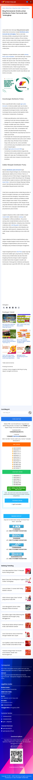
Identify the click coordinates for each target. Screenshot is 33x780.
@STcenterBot (17, 504)
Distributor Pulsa (25, 8)
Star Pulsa (19, 251)
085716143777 (17, 481)
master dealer (5, 217)
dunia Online (5, 182)
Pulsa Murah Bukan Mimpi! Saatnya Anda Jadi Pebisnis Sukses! (12, 625)
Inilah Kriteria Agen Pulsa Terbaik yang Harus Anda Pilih (12, 598)
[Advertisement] (16, 24)
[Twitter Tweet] (3, 307)
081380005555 (7, 716)
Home (3, 8)
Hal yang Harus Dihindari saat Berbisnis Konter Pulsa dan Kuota (8, 326)
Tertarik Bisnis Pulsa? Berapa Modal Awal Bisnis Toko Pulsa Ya (9, 341)
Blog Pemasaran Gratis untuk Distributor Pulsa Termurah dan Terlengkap (14, 13)
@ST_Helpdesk (7, 721)
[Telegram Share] (9, 307)
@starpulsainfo (7, 728)
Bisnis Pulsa (9, 8)
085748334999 (17, 484)
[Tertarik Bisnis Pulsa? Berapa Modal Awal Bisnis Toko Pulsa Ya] (9, 333)
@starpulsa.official (8, 731)
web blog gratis (15, 225)
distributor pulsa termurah (14, 169)
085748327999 (17, 483)
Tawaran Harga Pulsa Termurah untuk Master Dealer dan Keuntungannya (11, 652)
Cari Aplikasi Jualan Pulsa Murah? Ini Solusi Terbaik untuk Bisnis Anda (13, 643)
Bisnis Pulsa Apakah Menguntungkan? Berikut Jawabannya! (23, 341)
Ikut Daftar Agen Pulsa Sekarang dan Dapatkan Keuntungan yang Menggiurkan (13, 616)
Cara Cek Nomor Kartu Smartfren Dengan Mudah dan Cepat (12, 634)
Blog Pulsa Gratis (17, 8)
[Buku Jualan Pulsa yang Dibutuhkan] (24, 318)
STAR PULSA (15, 436)
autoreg (21, 217)
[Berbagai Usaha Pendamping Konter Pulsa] (24, 349)
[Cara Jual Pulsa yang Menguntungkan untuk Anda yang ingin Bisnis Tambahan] (9, 349)
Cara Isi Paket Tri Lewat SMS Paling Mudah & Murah (12, 589)
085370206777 (17, 479)
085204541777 (17, 475)
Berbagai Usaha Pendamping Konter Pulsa (22, 357)
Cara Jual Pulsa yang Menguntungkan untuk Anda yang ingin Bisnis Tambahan (8, 357)
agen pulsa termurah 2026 (15, 149)
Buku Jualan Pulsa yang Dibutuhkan (23, 325)
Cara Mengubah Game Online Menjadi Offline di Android (11, 607)
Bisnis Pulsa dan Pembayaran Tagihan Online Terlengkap (13, 580)
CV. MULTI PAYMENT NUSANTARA (20, 777)
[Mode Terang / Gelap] (27, 2)
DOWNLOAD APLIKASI (17, 746)
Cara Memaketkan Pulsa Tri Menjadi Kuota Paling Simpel (13, 571)
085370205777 (17, 477)
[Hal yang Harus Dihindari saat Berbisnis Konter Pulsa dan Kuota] (9, 318)
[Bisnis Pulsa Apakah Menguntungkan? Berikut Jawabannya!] (24, 333)
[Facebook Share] (6, 307)
